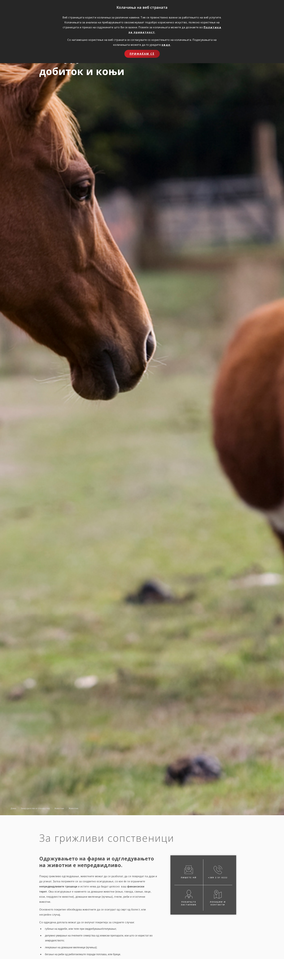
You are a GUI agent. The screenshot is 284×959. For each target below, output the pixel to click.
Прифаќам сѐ (142, 54)
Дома (13, 808)
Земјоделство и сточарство (35, 808)
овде (166, 45)
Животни (59, 808)
